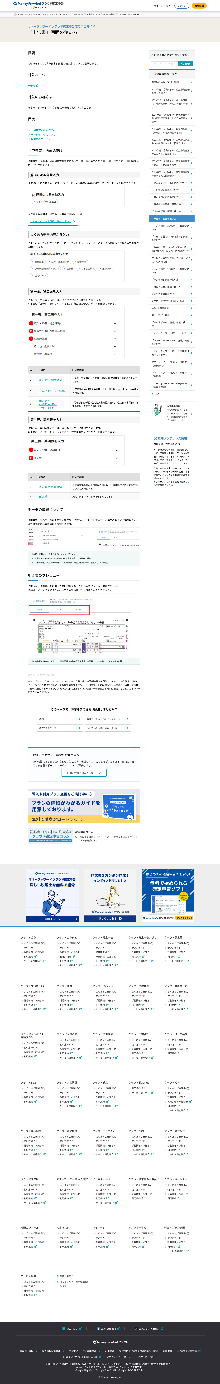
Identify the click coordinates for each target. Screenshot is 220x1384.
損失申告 (43, 496)
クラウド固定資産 (67, 1034)
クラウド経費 (64, 986)
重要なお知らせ (68, 1276)
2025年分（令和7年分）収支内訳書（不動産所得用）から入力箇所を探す (170, 104)
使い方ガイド (30, 947)
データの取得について (43, 134)
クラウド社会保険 (67, 1131)
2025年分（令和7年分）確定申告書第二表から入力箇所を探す (171, 163)
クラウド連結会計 (138, 1034)
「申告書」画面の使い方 (164, 218)
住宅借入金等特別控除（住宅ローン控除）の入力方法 (171, 259)
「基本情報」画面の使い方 (165, 197)
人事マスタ (63, 1227)
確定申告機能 (109, 14)
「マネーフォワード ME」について (169, 333)
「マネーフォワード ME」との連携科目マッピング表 (170, 352)
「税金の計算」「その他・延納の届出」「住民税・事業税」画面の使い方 (170, 249)
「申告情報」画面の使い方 (165, 189)
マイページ (98, 1227)
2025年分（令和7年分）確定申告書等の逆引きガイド (171, 91)
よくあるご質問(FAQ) (34, 943)
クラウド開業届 (30, 1179)
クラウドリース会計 (175, 1034)
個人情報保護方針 (51, 1351)
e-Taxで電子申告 (160, 308)
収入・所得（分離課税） (50, 486)
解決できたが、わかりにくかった (104, 719)
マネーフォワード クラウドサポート (32, 14)
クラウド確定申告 (102, 937)
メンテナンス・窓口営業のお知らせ (74, 1283)
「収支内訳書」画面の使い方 (166, 211)
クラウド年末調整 (31, 1131)
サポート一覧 (161, 5)
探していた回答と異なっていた (102, 728)
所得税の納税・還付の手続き (166, 82)
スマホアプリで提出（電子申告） (168, 301)
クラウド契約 (136, 1131)
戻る (157, 394)
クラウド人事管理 (67, 1082)
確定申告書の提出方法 (163, 293)
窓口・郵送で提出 (161, 315)
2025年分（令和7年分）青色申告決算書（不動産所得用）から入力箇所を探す (171, 118)
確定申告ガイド (93, 14)
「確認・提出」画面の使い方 (166, 286)
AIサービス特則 (146, 1356)
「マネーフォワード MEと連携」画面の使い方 (170, 342)
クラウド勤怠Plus (138, 1082)
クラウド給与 (172, 1082)
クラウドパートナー (175, 1179)
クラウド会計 (28, 937)
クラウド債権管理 (138, 986)
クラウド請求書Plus (32, 986)
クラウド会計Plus (67, 937)
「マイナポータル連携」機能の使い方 (50, 221)
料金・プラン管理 (174, 1227)
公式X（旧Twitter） (149, 1328)
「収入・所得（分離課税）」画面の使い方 (170, 270)
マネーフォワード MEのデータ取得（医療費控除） (169, 385)
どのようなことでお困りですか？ (170, 55)
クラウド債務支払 (102, 986)
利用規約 (28, 956)
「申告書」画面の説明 (43, 130)
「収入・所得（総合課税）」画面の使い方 (170, 227)
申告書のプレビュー (42, 139)
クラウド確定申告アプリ (142, 937)
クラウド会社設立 (174, 1131)
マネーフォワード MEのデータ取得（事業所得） (169, 363)
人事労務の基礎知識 (177, 1101)
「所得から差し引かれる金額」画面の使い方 (170, 238)
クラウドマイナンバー (105, 1131)
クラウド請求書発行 (175, 986)
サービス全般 (28, 1276)
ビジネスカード (101, 1179)
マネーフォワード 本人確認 (72, 1179)
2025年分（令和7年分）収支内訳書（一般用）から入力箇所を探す (169, 130)
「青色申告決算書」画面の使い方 (168, 204)
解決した (43, 719)
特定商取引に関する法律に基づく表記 (138, 1351)
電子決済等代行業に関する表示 (82, 1356)
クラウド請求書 (173, 937)
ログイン (181, 5)
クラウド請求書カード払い (143, 1179)
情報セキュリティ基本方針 (82, 1351)
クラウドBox (28, 1082)
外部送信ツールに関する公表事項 (180, 1351)
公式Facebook (108, 1328)
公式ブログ (72, 1328)
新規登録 (199, 5)
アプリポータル (137, 1227)
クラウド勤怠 (100, 1082)
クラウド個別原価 (102, 1034)
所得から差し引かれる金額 (52, 391)
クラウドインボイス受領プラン (32, 1035)
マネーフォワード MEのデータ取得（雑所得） (169, 374)
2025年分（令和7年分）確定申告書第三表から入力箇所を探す (171, 152)
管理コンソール (30, 1227)
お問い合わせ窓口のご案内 (81, 772)
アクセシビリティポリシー (120, 1356)
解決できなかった (47, 728)
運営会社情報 (26, 1351)
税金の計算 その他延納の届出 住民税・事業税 (47, 404)
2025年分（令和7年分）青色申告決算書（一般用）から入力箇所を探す (171, 141)
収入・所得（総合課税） (50, 379)
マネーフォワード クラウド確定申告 (67, 14)
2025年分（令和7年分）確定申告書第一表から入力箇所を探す (171, 173)
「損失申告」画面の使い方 (165, 279)
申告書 (31, 85)
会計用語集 (65, 956)
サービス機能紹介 (33, 961)
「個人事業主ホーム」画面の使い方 (170, 182)
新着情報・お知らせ (34, 952)
